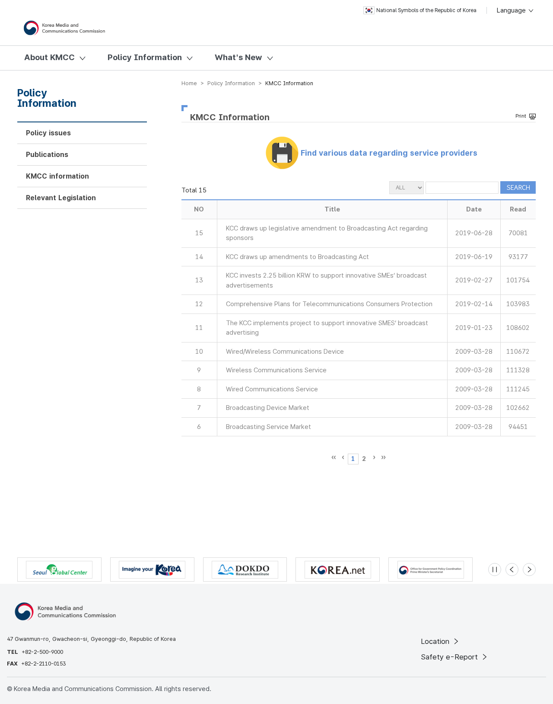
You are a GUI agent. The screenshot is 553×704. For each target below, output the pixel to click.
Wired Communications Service (272, 389)
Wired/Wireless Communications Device (285, 351)
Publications (47, 154)
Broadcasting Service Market (268, 427)
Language (512, 10)
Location (436, 641)
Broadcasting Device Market (267, 408)
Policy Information (145, 57)
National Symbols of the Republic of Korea (426, 10)
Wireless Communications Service (276, 370)
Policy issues (48, 133)
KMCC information (57, 176)
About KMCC (49, 57)
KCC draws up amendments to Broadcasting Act (297, 257)
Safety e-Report (450, 657)
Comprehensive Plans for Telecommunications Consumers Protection (329, 304)
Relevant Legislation (61, 198)
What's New (238, 57)
